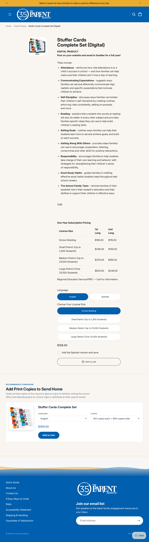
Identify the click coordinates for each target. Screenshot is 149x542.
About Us (11, 487)
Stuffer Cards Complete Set (57, 407)
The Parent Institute (21, 534)
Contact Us (12, 493)
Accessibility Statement (18, 509)
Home (8, 26)
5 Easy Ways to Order (17, 498)
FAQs (8, 504)
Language (43, 414)
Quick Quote (12, 482)
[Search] (134, 14)
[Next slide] (140, 3)
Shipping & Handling (17, 515)
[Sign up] (139, 521)
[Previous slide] (7, 3)
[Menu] (10, 14)
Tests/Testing (20, 26)
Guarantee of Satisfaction (19, 520)
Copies (94, 414)
